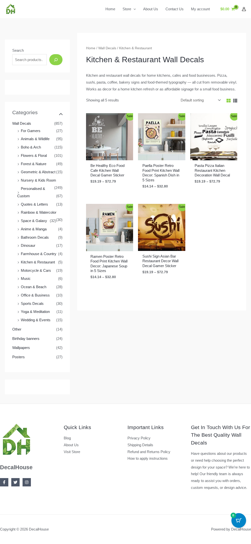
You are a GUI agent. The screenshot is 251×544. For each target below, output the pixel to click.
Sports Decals (32, 303)
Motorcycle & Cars (36, 270)
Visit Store (72, 452)
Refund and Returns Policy (148, 452)
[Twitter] (15, 482)
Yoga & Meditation (35, 311)
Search (18, 50)
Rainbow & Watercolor (38, 212)
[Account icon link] (244, 9)
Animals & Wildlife (35, 139)
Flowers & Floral (34, 155)
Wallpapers (21, 348)
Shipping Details (140, 445)
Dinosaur (28, 245)
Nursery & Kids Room (38, 180)
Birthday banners (25, 338)
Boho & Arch (31, 147)
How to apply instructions (147, 458)
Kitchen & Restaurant (38, 262)
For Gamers (30, 131)
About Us (71, 445)
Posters (18, 357)
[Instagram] (27, 482)
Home (90, 48)
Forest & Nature (33, 164)
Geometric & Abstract (38, 172)
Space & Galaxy (34, 221)
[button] (133, 9)
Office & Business (35, 295)
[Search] (56, 59)
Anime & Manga (34, 229)
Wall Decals (21, 123)
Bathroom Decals (35, 237)
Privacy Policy (139, 438)
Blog (67, 438)
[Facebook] (4, 482)
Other (16, 329)
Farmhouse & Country (38, 254)
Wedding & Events (35, 320)
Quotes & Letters (34, 204)
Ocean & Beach (33, 287)
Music (26, 278)
